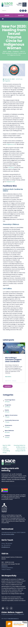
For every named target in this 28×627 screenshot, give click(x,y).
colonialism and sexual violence (10, 598)
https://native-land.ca (17, 593)
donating (11, 167)
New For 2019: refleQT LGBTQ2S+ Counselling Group (6, 448)
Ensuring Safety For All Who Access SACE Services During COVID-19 (19, 448)
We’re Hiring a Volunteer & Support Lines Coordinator (13, 360)
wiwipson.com (10, 182)
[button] (2, 19)
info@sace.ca (10, 144)
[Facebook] (20, 11)
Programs (7, 81)
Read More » (8, 376)
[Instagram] (25, 11)
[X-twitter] (23, 11)
